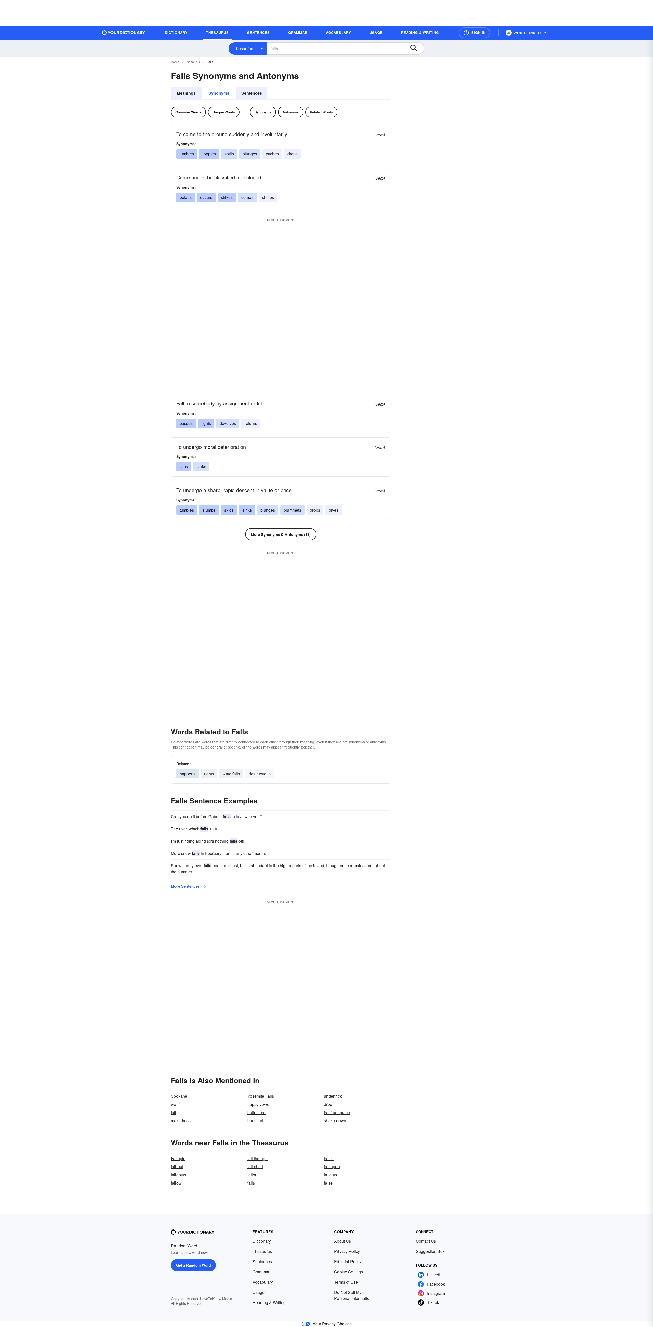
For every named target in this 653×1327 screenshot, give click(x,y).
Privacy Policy (347, 1251)
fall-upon (332, 1166)
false (328, 1183)
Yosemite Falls (260, 1096)
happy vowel (258, 1104)
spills (229, 154)
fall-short (255, 1166)
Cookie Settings (348, 1272)
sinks (201, 466)
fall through (257, 1158)
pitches (272, 154)
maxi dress (181, 1121)
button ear (256, 1112)
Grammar (261, 1272)
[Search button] (416, 48)
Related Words (321, 112)
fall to (329, 1158)
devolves (228, 423)
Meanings (186, 93)
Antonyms (291, 112)
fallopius (178, 1175)
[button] (474, 32)
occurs (206, 197)
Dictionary (262, 1241)
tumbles (187, 154)
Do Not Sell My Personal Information (353, 1295)
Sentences (251, 93)
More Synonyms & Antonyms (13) (281, 534)
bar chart (255, 1121)
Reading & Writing (269, 1302)
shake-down (335, 1121)
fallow (176, 1183)
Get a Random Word (193, 1265)
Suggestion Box (430, 1251)
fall (173, 1112)
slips (184, 466)
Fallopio (178, 1158)
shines (268, 197)
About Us (342, 1241)
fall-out (177, 1166)
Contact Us (426, 1241)
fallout (252, 1175)
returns (251, 423)
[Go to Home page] (123, 32)
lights (206, 423)
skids (229, 510)
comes (247, 197)
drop (328, 1104)
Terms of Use (346, 1282)
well (175, 1104)
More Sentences (185, 886)
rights (209, 774)
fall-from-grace (337, 1112)
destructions (260, 774)
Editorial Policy (347, 1261)
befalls (186, 197)
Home (175, 61)
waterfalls (231, 774)
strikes (227, 197)
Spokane (179, 1096)
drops (292, 154)
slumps (209, 510)
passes (186, 423)
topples (209, 154)
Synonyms (218, 93)
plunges (250, 154)
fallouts (330, 1175)
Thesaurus (243, 48)
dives (333, 510)
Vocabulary (263, 1282)
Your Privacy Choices (332, 1324)
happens (187, 774)
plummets (292, 510)
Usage (259, 1292)
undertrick (333, 1096)
